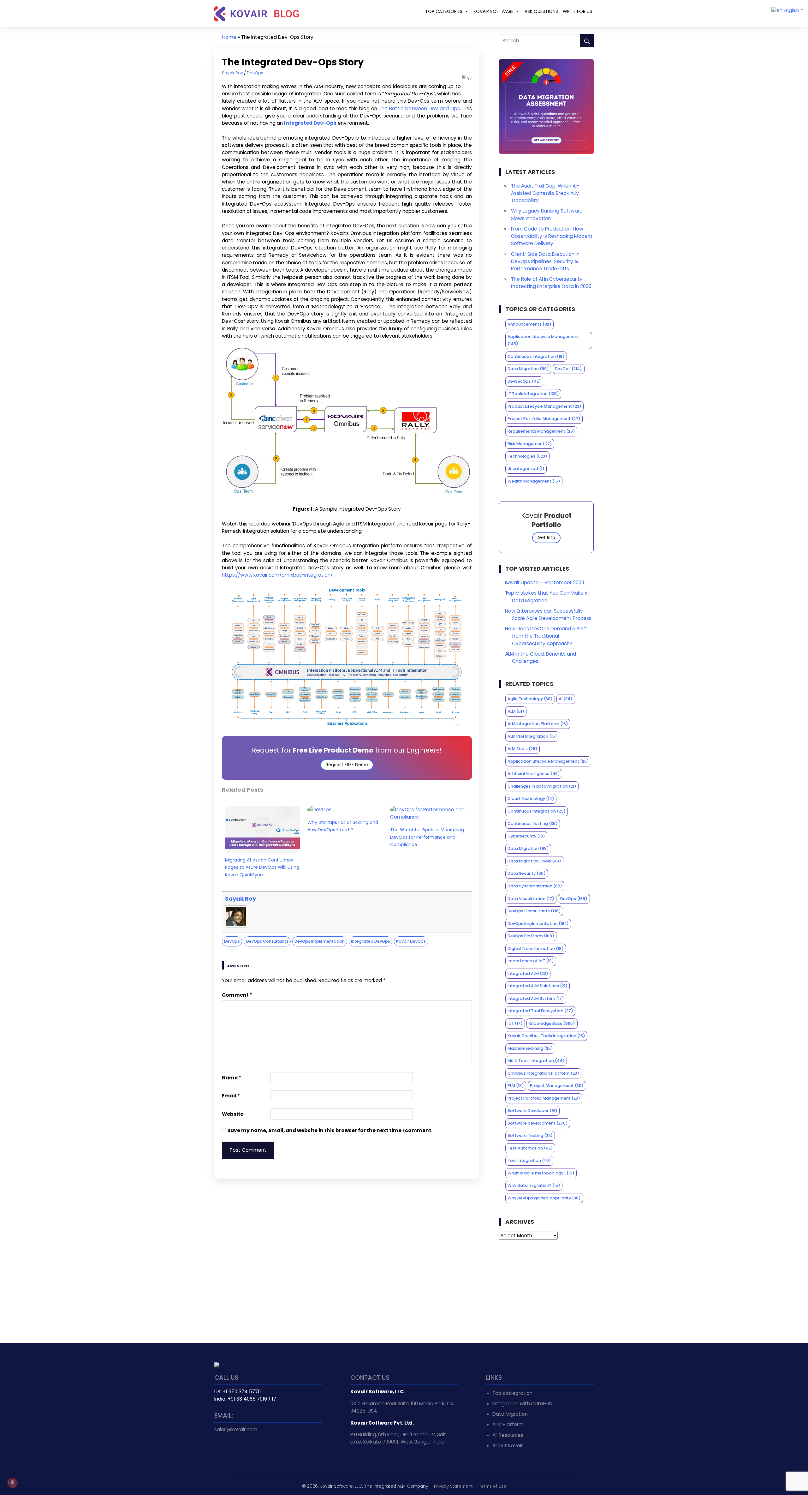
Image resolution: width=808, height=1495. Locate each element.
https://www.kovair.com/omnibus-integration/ (277, 575)
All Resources (507, 1435)
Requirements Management (541, 431)
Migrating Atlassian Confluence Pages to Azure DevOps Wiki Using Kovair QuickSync (262, 867)
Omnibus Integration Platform (543, 1073)
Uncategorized (526, 468)
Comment (237, 995)
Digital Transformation (536, 948)
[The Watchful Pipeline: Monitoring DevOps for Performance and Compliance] (427, 817)
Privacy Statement (453, 1486)
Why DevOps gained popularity (544, 1198)
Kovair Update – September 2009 (544, 582)
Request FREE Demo (347, 765)
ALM (516, 711)
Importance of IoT (531, 961)
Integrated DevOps (370, 941)
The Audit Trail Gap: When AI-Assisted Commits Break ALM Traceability (545, 193)
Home (229, 37)
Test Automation (530, 1148)
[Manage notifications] (12, 1483)
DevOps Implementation (319, 941)
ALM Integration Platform (538, 723)
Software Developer (532, 1110)
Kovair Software (493, 11)
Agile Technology (530, 698)
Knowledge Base (552, 1023)
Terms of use (492, 1486)
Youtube (247, 1450)
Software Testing (530, 1135)
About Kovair (507, 1445)
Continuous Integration (536, 356)
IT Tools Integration (533, 393)
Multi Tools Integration (536, 1060)
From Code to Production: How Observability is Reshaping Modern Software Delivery (551, 236)
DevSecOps (524, 381)
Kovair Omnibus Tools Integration (546, 1035)
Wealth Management (534, 481)
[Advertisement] (546, 1291)
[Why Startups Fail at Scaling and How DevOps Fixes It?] (319, 809)
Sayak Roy (232, 73)
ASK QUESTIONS (541, 11)
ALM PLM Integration (532, 736)
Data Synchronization (535, 886)
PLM (516, 1085)
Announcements (529, 324)
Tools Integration (512, 1393)
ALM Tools (523, 748)
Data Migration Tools (534, 861)
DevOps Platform (531, 936)
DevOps (255, 73)
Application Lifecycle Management (543, 340)
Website (232, 1114)
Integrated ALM (528, 973)
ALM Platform (507, 1424)
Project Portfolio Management (544, 418)
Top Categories (443, 11)
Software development (538, 1123)
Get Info (546, 538)
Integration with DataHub (522, 1403)
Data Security (527, 873)
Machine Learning (530, 1048)
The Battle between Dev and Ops (419, 108)
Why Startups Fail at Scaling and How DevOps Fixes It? (342, 826)
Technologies (527, 456)
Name (231, 1077)
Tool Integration (529, 1160)
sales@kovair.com (235, 1429)
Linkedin (233, 1450)
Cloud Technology (531, 798)
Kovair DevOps (411, 941)
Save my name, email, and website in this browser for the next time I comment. (329, 1130)
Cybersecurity (526, 836)
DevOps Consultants (267, 941)
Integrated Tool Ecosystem (540, 1010)
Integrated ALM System (536, 998)
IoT (515, 1023)
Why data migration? (534, 1185)
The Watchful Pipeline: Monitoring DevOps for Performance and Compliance (427, 836)
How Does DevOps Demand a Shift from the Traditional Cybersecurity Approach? (546, 635)
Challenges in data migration (542, 786)
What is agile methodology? (541, 1173)
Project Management (557, 1085)
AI (566, 698)
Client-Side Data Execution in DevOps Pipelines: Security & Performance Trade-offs (545, 261)
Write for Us (577, 11)
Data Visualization (531, 898)
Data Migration (528, 368)
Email (231, 1095)
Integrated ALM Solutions (537, 985)
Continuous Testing (533, 823)
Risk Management (530, 443)
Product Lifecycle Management (544, 406)
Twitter (219, 1450)
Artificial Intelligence (534, 773)
